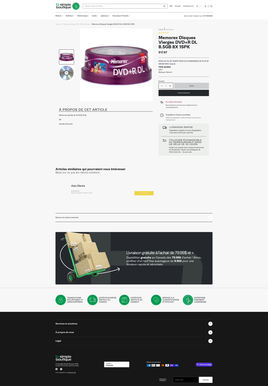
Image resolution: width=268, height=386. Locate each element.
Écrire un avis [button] (144, 193)
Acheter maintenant (184, 93)
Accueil (58, 24)
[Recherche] (165, 6)
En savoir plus (187, 152)
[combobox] (125, 6)
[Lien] (134, 258)
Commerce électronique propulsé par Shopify (67, 365)
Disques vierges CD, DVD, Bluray (76, 24)
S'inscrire (206, 380)
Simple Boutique (69, 364)
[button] (205, 6)
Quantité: (161, 81)
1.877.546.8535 (208, 16)
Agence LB (72, 372)
